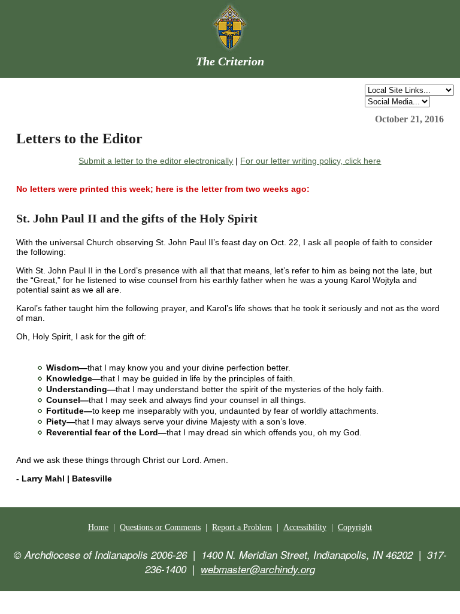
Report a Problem (242, 527)
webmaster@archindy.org (258, 569)
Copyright (355, 527)
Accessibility (304, 527)
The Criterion (230, 61)
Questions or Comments (160, 527)
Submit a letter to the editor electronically (155, 160)
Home (98, 527)
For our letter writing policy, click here (310, 160)
